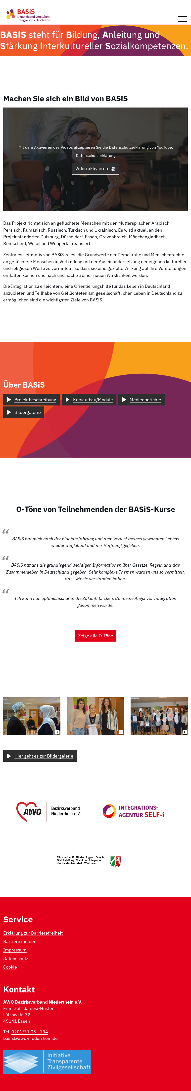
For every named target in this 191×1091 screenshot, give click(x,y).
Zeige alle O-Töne (95, 636)
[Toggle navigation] (182, 19)
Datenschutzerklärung (95, 155)
